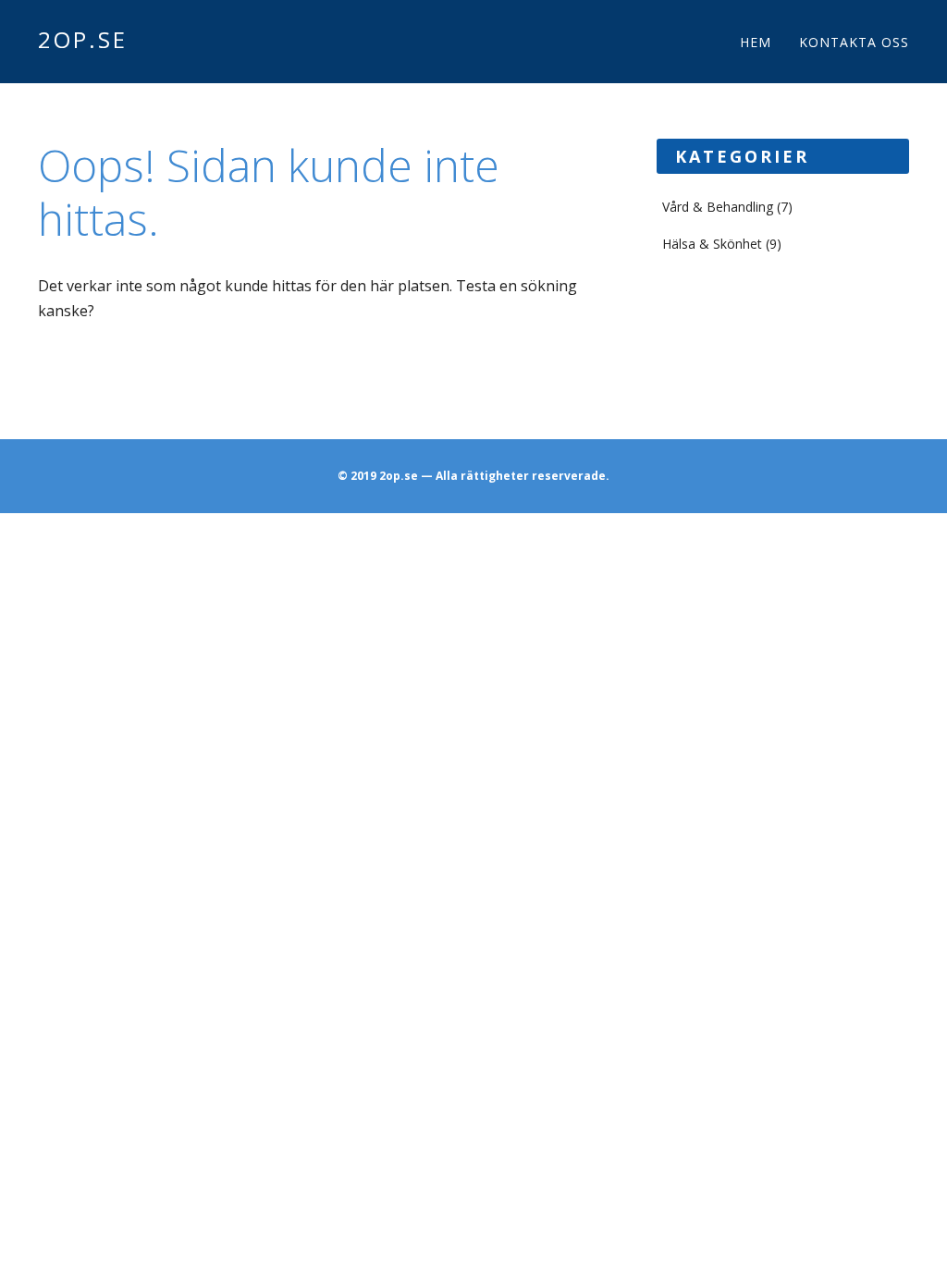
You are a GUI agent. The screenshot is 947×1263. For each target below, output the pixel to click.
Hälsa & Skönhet (712, 243)
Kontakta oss (854, 42)
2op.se (83, 39)
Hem (755, 42)
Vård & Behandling (717, 206)
